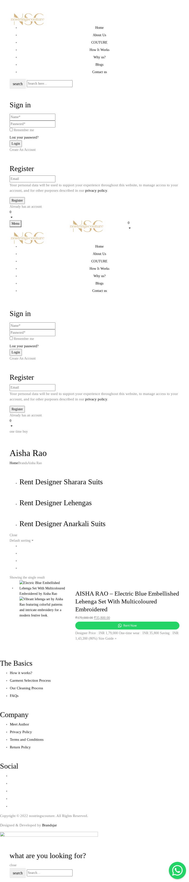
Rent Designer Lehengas (55, 503)
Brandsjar (49, 825)
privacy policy (96, 190)
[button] (94, 214)
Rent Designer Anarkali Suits (62, 524)
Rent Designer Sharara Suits (61, 482)
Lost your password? (24, 137)
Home (14, 463)
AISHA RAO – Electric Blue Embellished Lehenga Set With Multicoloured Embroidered (127, 601)
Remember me (24, 130)
